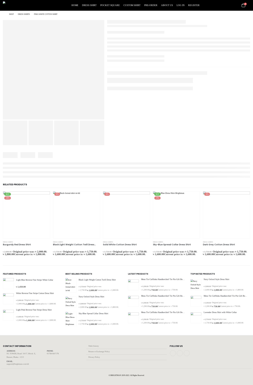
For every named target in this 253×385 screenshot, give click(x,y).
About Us (167, 5)
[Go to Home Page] (4, 14)
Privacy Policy (94, 357)
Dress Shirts (8, 242)
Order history (93, 346)
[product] (8, 283)
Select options (45, 196)
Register (193, 5)
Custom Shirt (132, 5)
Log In (180, 5)
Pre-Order (150, 5)
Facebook (173, 353)
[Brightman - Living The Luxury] (16, 5)
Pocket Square (110, 5)
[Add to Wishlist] (48, 242)
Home (74, 5)
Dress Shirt (89, 5)
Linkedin (187, 353)
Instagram (180, 353)
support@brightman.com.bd (18, 364)
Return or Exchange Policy (99, 351)
